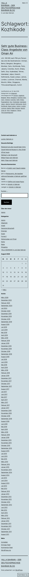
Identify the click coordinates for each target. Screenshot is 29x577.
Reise (3, 244)
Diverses (4, 231)
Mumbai (17, 108)
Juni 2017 (4, 394)
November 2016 (6, 413)
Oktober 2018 (5, 351)
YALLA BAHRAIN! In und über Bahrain (13, 250)
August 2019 (5, 324)
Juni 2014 (4, 480)
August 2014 (5, 475)
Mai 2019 (4, 332)
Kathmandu (19, 104)
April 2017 (4, 400)
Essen (3, 234)
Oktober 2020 (5, 311)
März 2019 (4, 338)
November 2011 (6, 526)
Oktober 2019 (5, 319)
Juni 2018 (4, 362)
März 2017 (4, 402)
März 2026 (4, 297)
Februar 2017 (5, 405)
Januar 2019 (5, 343)
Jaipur (3, 104)
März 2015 (4, 462)
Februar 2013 (5, 491)
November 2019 (6, 316)
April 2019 (4, 335)
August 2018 (5, 357)
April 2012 (4, 513)
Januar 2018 (5, 375)
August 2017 (5, 389)
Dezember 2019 (6, 313)
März (4, 290)
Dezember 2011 (6, 523)
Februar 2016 (5, 435)
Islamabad (23, 102)
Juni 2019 (4, 330)
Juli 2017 (4, 392)
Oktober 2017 (5, 383)
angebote (21, 95)
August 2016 (5, 421)
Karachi (13, 104)
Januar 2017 (5, 408)
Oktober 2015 (5, 445)
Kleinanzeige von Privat (8, 239)
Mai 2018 (4, 365)
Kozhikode (4, 106)
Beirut (8, 97)
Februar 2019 (5, 340)
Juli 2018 (4, 359)
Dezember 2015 (6, 440)
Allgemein (14, 93)
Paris (8, 110)
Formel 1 (4, 236)
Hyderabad (16, 102)
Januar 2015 (5, 467)
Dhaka (22, 100)
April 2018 (4, 367)
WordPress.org (6, 550)
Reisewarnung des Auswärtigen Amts (13, 147)
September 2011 (6, 531)
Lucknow (3, 108)
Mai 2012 (4, 510)
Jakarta (7, 104)
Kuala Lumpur (12, 106)
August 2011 (5, 534)
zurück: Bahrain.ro (7, 139)
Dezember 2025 (6, 300)
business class (22, 97)
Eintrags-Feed (5, 545)
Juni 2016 (4, 424)
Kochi (24, 104)
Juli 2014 (4, 478)
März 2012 (4, 515)
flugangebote (5, 102)
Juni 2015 (4, 456)
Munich (23, 108)
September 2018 (6, 354)
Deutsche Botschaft (7, 228)
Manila (9, 108)
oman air (3, 110)
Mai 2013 (4, 488)
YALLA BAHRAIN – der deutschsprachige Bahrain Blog (11, 563)
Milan (13, 108)
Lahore (18, 106)
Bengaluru (14, 97)
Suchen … (4, 191)
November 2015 (6, 443)
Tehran (19, 110)
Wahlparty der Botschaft (9, 155)
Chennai (7, 100)
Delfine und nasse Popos (16, 181)
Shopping (4, 247)
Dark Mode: (21, 575)
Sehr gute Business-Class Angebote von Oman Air (14, 49)
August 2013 (5, 483)
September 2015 (6, 448)
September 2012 (6, 505)
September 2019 (6, 322)
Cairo (2, 100)
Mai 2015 (4, 459)
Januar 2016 (5, 437)
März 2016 (4, 432)
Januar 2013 (5, 494)
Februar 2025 (5, 303)
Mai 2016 (4, 427)
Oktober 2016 (5, 416)
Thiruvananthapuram (7, 112)
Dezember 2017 (6, 378)
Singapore (13, 110)
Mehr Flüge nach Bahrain (9, 160)
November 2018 (6, 349)
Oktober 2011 (5, 529)
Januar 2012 (5, 521)
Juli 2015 (4, 453)
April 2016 (4, 429)
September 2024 (6, 305)
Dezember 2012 (6, 496)
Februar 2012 (5, 518)
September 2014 (6, 472)
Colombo (13, 100)
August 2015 (5, 451)
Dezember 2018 (6, 346)
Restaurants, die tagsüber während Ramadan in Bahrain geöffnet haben (14, 176)
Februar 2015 (5, 464)
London (23, 106)
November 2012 (6, 499)
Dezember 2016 (6, 410)
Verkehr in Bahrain (14, 184)
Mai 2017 (4, 397)
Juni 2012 (4, 507)
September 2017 (6, 386)
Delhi (18, 100)
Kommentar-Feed (7, 547)
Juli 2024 (4, 308)
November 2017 (6, 381)
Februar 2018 (5, 373)
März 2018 (4, 370)
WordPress (18, 570)
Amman (15, 95)
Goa (11, 102)
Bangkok (3, 97)
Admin (3, 212)
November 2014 (6, 470)
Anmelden (4, 542)
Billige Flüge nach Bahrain (9, 158)
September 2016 (6, 418)
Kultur (3, 242)
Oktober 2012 (5, 502)
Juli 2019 (4, 327)
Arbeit (3, 225)
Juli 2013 (4, 486)
